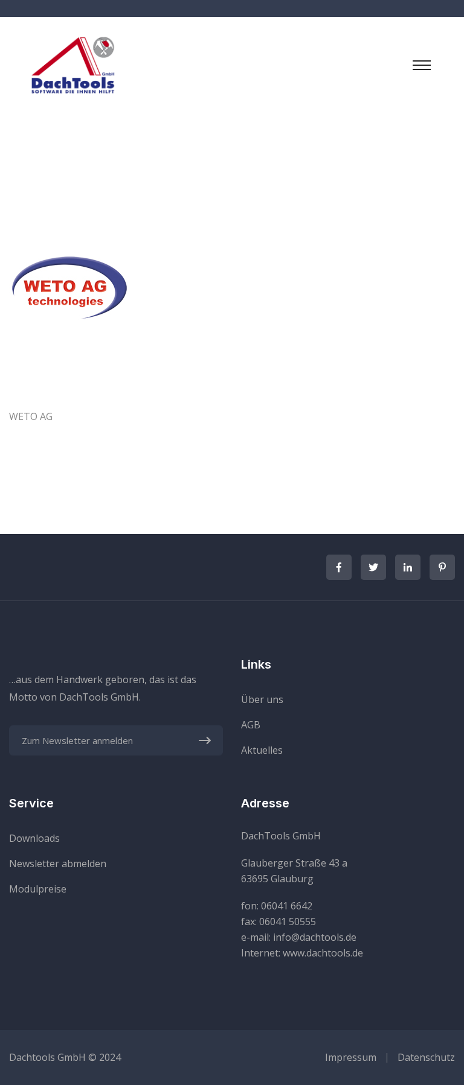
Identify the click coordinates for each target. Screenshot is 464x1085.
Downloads (34, 838)
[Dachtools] (72, 64)
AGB (250, 724)
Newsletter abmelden (57, 863)
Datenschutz (426, 1057)
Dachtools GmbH (47, 1057)
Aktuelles (262, 750)
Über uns (262, 699)
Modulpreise (37, 889)
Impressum (350, 1057)
